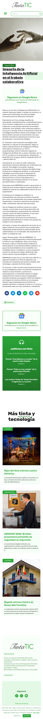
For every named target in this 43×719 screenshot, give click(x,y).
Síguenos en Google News (22, 97)
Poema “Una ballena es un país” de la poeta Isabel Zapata (21, 360)
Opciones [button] (17, 716)
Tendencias (10, 302)
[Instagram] (16, 695)
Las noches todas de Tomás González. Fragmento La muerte (21, 380)
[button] (5, 13)
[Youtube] (26, 695)
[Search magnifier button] (40, 13)
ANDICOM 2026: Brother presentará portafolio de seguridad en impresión (18, 537)
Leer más (36, 712)
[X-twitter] (21, 695)
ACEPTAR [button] (27, 715)
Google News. (21, 328)
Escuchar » (21, 363)
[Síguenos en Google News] (22, 91)
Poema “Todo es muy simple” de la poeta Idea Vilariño (21, 370)
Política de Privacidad (21, 703)
